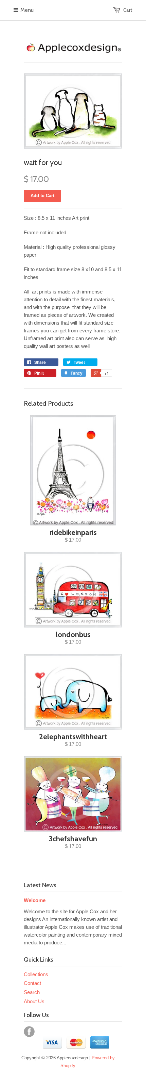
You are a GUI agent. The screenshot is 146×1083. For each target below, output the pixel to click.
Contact (32, 983)
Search (32, 992)
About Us (34, 1001)
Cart (127, 10)
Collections (36, 974)
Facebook (29, 1031)
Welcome (34, 900)
